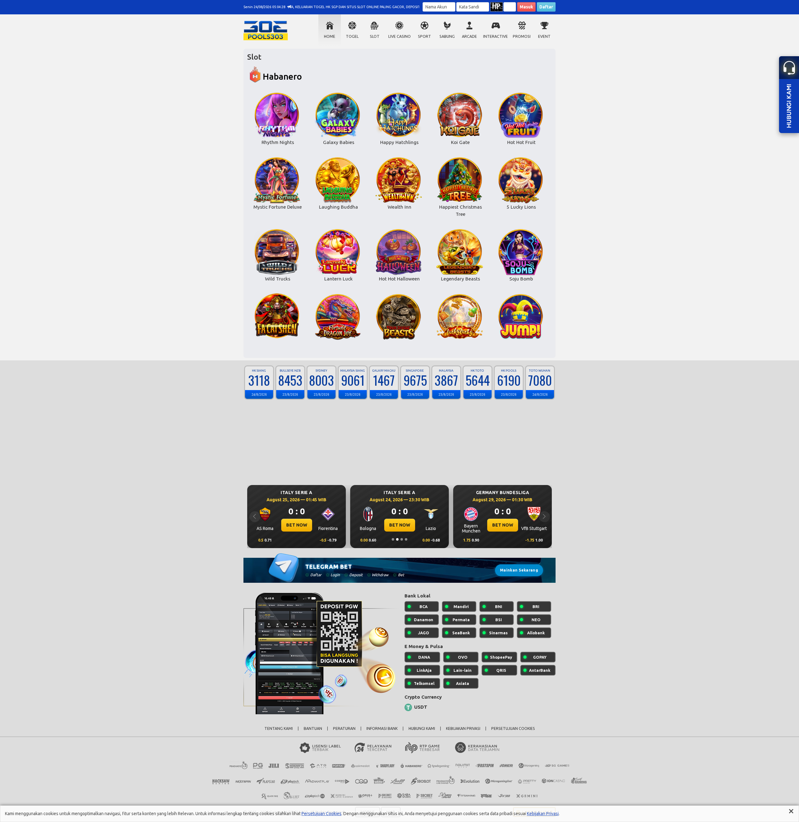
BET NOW (296, 524)
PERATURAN (344, 728)
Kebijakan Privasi (543, 813)
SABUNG (447, 36)
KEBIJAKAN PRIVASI (463, 728)
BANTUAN (313, 728)
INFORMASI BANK (382, 728)
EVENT (544, 36)
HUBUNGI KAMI (422, 728)
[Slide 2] (397, 539)
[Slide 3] (401, 539)
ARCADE (469, 36)
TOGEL (352, 36)
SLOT (375, 36)
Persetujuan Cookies (321, 813)
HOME (329, 36)
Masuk (526, 6)
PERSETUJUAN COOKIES (513, 728)
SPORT (424, 36)
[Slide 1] (393, 539)
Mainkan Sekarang (519, 570)
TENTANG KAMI (278, 728)
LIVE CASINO (399, 36)
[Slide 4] (406, 539)
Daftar (546, 6)
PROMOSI (522, 36)
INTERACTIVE (495, 36)
